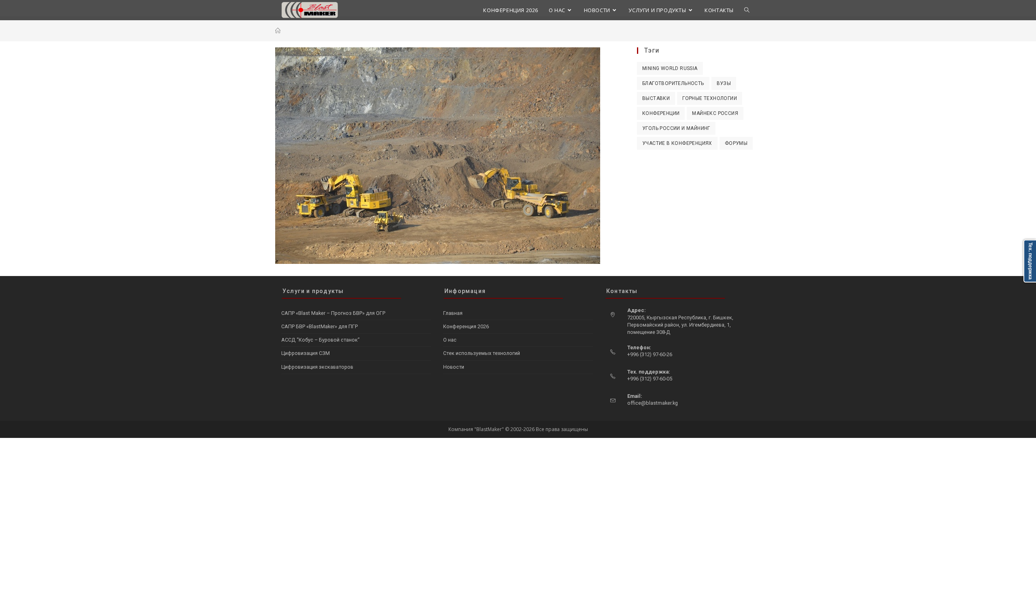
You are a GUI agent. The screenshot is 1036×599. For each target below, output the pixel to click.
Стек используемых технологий (481, 353)
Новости (453, 367)
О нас (449, 340)
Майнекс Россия (715, 113)
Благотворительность (673, 83)
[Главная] (277, 30)
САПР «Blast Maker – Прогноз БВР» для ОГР (333, 313)
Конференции (660, 113)
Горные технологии (709, 98)
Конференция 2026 (466, 326)
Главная (453, 313)
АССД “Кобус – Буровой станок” (320, 340)
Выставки (656, 98)
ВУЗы (724, 83)
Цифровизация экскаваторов (317, 367)
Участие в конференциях (677, 143)
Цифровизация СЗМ (305, 353)
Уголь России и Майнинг (676, 128)
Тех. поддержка (1030, 261)
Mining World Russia (670, 68)
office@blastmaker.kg (652, 403)
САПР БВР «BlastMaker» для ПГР (319, 326)
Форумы (736, 143)
